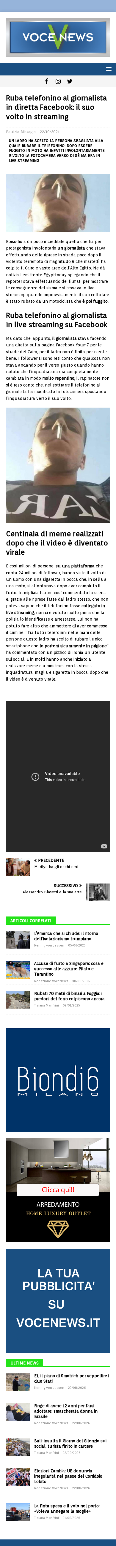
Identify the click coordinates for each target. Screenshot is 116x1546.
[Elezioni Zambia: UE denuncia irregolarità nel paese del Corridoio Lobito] (18, 1477)
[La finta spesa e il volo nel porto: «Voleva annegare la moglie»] (18, 1512)
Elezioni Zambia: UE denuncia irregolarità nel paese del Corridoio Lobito (68, 1476)
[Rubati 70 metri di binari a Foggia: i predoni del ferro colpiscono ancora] (18, 1000)
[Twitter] (70, 81)
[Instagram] (58, 81)
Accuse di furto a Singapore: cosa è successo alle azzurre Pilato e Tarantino (69, 968)
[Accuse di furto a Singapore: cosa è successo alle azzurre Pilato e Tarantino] (18, 970)
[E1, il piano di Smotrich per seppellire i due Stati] (18, 1382)
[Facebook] (46, 81)
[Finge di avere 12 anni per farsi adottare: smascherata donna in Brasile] (18, 1412)
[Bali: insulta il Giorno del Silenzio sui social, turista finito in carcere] (18, 1447)
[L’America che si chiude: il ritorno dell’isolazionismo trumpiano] (18, 940)
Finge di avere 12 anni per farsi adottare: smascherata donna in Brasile (66, 1411)
